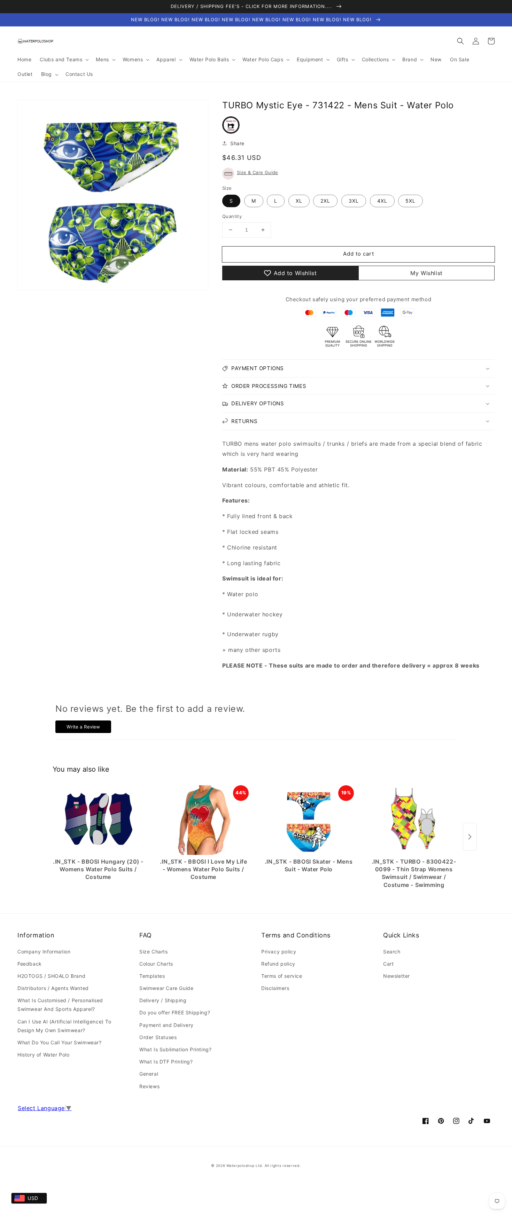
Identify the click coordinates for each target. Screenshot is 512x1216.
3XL (354, 201)
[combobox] (29, 1198)
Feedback (29, 964)
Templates (152, 976)
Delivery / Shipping (162, 1000)
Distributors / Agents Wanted (53, 988)
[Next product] (470, 837)
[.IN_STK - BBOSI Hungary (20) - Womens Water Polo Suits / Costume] (98, 820)
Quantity (232, 216)
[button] (460, 41)
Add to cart (358, 253)
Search (392, 951)
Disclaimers (275, 988)
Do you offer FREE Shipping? (174, 1012)
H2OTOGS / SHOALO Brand (51, 976)
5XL (410, 201)
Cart (388, 964)
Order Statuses (158, 1037)
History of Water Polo (43, 1055)
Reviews (149, 1086)
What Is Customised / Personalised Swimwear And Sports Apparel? (60, 1004)
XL (299, 201)
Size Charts (153, 951)
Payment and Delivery (166, 1025)
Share (237, 143)
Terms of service (281, 976)
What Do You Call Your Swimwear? (59, 1042)
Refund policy (278, 964)
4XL (382, 201)
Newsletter (396, 976)
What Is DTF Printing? (166, 1062)
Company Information (43, 951)
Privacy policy (278, 951)
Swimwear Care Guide (166, 988)
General (148, 1074)
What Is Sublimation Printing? (175, 1049)
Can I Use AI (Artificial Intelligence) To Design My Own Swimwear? (64, 1026)
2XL (325, 201)
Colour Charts (156, 964)
